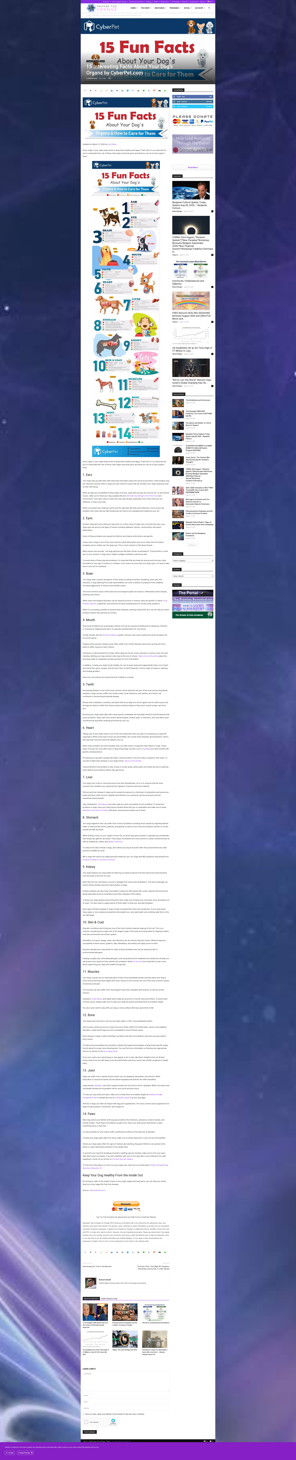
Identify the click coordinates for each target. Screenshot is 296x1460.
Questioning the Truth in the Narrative (97, 1266)
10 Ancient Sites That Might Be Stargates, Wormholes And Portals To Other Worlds (153, 1267)
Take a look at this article (148, 656)
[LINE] (143, 90)
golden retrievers (115, 841)
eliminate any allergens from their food (142, 496)
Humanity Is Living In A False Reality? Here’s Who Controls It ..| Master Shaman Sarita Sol (154, 1352)
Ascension (106, 2)
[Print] (138, 90)
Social (187, 8)
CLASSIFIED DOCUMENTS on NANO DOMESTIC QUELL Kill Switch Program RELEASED (199, 448)
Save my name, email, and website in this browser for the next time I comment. (115, 1414)
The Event (145, 8)
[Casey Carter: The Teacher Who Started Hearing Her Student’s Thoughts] (178, 460)
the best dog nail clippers (122, 1159)
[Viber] (133, 90)
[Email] (122, 90)
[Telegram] (127, 90)
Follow (209, 101)
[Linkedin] (111, 90)
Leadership (193, 2)
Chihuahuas (102, 804)
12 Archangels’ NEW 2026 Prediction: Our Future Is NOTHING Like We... (199, 413)
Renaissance (165, 2)
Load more (192, 545)
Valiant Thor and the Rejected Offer (124, 1350)
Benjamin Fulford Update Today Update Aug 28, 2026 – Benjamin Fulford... (189, 205)
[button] (209, 8)
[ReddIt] (106, 90)
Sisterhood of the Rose (136, 2)
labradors (98, 1085)
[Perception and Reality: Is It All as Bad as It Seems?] (178, 426)
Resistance (159, 8)
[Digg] (159, 90)
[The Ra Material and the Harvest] (178, 403)
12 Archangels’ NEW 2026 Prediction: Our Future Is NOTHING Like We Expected (95, 1325)
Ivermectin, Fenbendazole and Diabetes (155, 1323)
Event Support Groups (119, 2)
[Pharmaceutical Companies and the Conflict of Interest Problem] (126, 1312)
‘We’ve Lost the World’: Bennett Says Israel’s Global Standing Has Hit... (191, 381)
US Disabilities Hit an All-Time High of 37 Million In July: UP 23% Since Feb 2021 (96, 1352)
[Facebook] (85, 90)
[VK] (117, 90)
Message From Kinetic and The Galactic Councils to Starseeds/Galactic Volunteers (198, 502)
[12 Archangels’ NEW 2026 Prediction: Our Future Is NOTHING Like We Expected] (96, 1312)
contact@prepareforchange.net (121, 1441)
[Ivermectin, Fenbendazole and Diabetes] (155, 1312)
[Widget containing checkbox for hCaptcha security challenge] (100, 1422)
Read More (193, 167)
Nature (202, 2)
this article (136, 961)
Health (96, 61)
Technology (175, 2)
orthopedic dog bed (123, 1098)
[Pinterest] (95, 90)
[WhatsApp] (101, 90)
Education (95, 15)
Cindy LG (175, 255)
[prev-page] (84, 1359)
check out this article (132, 761)
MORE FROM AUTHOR (109, 1299)
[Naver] (164, 90)
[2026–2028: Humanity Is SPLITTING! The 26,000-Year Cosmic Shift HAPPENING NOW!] (178, 491)
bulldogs (146, 749)
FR (212, 1441)
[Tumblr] (148, 90)
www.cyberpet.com (97, 1190)
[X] (90, 90)
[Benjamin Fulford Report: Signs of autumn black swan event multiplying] (178, 525)
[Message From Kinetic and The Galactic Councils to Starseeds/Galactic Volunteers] (178, 502)
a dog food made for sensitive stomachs (99, 860)
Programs (174, 8)
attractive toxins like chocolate (95, 810)
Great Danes (97, 999)
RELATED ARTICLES (91, 1299)
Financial (185, 2)
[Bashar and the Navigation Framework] (178, 536)
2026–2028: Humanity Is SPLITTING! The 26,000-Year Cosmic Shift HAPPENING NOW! (199, 490)
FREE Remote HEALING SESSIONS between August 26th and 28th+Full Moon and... (191, 316)
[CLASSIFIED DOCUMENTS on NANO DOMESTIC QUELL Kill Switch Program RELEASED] (178, 449)
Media (156, 2)
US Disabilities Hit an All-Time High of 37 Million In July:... (192, 349)
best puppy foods (110, 1051)
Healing (148, 2)
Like (210, 97)
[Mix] (154, 90)
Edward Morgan (177, 211)
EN (210, 2)
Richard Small (92, 78)
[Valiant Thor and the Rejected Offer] (126, 1339)
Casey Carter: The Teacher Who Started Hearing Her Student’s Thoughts (198, 460)
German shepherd (109, 635)
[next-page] (87, 1359)
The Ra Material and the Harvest (198, 400)
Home (133, 8)
